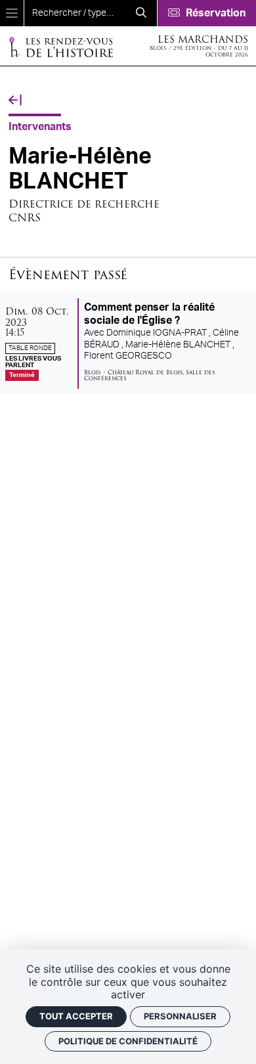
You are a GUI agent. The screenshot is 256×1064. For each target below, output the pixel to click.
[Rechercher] (141, 13)
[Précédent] (15, 100)
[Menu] (12, 13)
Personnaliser (180, 1016)
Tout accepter (76, 1016)
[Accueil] (60, 46)
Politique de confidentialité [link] (128, 1041)
